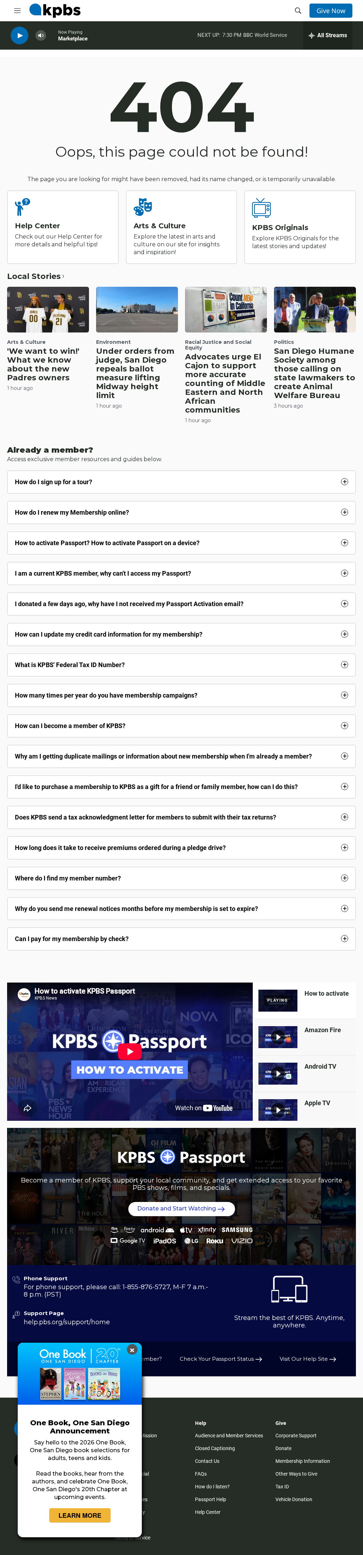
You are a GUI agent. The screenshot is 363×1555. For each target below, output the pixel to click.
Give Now (331, 10)
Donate (283, 1448)
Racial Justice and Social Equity (218, 345)
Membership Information (302, 1461)
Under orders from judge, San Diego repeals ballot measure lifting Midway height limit (135, 373)
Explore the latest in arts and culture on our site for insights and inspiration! (176, 244)
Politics (284, 342)
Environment (113, 342)
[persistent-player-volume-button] (41, 36)
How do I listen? (212, 1486)
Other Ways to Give (296, 1474)
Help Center (37, 226)
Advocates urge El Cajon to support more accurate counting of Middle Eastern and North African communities (225, 383)
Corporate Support (296, 1435)
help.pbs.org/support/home (67, 1322)
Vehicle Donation (293, 1499)
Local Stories (34, 276)
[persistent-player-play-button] (19, 35)
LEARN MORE (79, 1515)
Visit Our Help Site (304, 1359)
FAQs (201, 1474)
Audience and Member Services (229, 1435)
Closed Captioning (215, 1448)
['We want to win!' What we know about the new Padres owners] (48, 309)
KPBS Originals (280, 227)
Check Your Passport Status (217, 1359)
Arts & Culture (160, 226)
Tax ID (282, 1486)
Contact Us (207, 1461)
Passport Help (210, 1499)
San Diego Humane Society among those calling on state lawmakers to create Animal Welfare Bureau (314, 373)
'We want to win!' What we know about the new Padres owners (43, 364)
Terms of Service (132, 1537)
